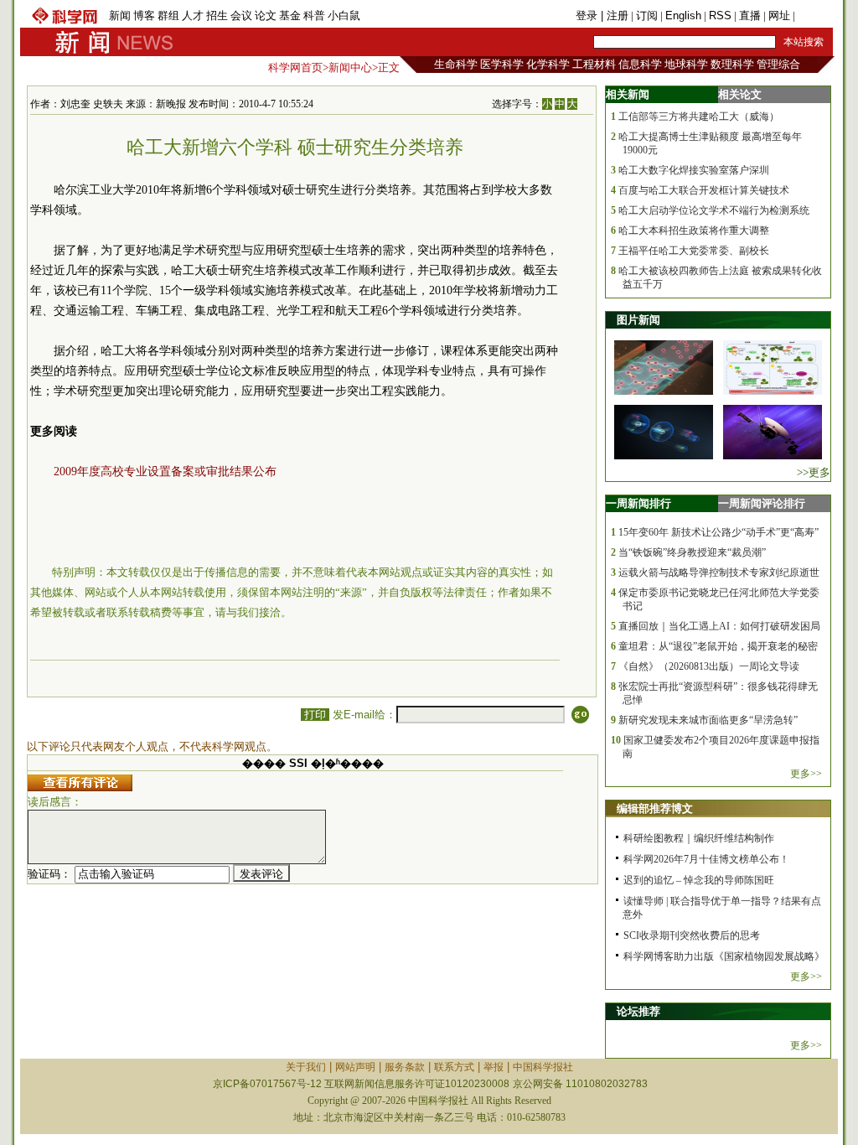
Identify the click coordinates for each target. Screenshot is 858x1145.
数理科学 (732, 64)
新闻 (120, 15)
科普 (314, 15)
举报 (493, 1067)
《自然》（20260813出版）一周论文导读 (708, 666)
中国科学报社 (543, 1067)
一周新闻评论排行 (761, 503)
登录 (588, 15)
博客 (144, 15)
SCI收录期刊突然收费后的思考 (691, 935)
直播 (750, 15)
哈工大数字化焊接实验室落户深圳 (693, 170)
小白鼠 (344, 15)
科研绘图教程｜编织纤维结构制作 (698, 838)
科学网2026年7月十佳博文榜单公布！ (706, 859)
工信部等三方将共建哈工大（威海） (698, 116)
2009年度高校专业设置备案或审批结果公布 (165, 471)
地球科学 (686, 64)
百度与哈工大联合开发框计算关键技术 (703, 190)
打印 (315, 714)
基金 (290, 15)
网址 (779, 15)
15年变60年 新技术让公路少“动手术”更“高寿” (718, 532)
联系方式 (454, 1067)
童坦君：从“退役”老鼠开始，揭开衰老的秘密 (718, 646)
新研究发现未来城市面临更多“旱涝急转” (708, 720)
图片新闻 (638, 319)
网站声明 (355, 1067)
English (683, 15)
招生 (217, 15)
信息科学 (640, 64)
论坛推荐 (638, 1011)
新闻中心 (350, 67)
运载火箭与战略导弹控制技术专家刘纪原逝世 (718, 572)
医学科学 (502, 64)
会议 (241, 15)
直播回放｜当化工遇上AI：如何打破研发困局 (719, 626)
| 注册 (614, 15)
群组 (168, 15)
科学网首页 (295, 67)
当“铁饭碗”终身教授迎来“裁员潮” (692, 552)
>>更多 (813, 472)
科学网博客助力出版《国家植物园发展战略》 (723, 956)
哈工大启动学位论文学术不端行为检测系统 (713, 210)
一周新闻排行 (638, 503)
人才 (193, 15)
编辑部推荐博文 (655, 808)
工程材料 (594, 64)
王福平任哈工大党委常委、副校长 (693, 250)
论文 (266, 15)
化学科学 (548, 64)
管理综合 (778, 64)
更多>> (806, 774)
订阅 (647, 15)
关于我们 (306, 1067)
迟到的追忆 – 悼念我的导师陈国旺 (698, 880)
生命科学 (456, 64)
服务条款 (405, 1067)
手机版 (814, 15)
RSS (720, 15)
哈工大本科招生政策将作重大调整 (693, 230)
